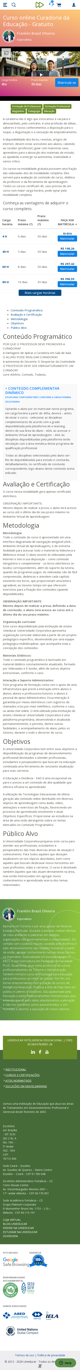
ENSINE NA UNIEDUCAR (18, 1228)
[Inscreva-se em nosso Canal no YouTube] (47, 1051)
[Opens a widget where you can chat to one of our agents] (65, 1363)
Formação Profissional (57, 106)
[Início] (40, 5)
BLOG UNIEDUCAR (15, 1224)
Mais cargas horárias (40, 293)
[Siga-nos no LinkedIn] (33, 1051)
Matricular (67, 238)
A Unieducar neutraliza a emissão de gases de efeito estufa (10, 1290)
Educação (49, 111)
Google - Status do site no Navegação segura (16, 1262)
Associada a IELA (52, 1315)
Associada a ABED (16, 1315)
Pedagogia (34, 111)
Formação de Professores (26, 106)
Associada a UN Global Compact (22, 1330)
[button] (5, 5)
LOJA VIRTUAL (12, 1220)
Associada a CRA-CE (37, 1315)
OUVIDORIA (10, 1236)
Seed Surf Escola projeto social (28, 1290)
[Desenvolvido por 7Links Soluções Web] (40, 1365)
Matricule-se (67, 82)
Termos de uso (24, 1355)
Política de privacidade (51, 1355)
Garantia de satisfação (38, 1261)
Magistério (18, 111)
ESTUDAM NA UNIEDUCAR (20, 1232)
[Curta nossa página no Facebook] (40, 1051)
